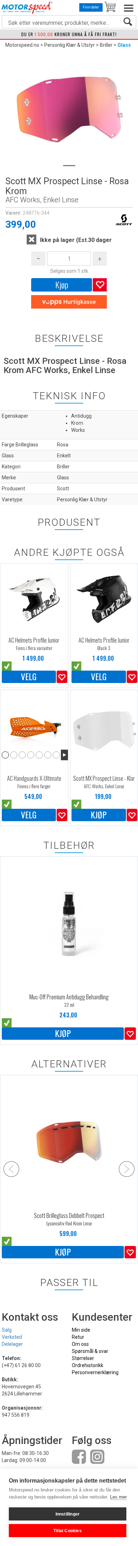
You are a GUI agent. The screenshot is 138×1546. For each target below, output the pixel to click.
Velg (28, 677)
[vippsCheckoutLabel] (69, 302)
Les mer (118, 1497)
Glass (124, 45)
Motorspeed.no (22, 45)
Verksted (12, 1337)
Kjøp (61, 284)
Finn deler (91, 7)
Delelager (12, 1344)
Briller (106, 45)
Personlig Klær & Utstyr (69, 45)
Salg (7, 1330)
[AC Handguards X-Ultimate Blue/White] (34, 726)
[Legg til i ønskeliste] (62, 677)
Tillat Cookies (67, 1530)
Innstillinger (68, 1514)
